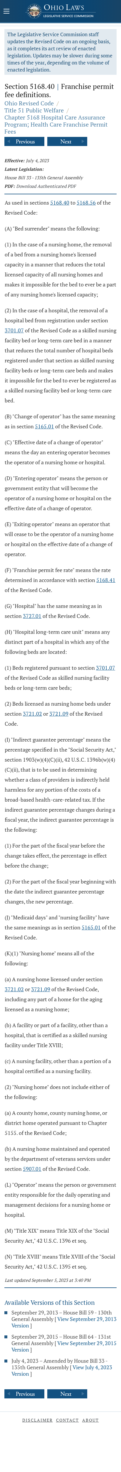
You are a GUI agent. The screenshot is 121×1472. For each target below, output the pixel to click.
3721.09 (58, 713)
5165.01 (44, 426)
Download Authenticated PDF (46, 186)
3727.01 (32, 615)
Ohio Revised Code (29, 103)
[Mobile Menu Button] (6, 12)
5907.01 (32, 1168)
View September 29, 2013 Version (64, 1322)
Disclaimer (37, 1420)
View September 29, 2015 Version (64, 1346)
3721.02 (32, 713)
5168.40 (59, 202)
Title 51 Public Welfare (34, 110)
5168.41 (105, 580)
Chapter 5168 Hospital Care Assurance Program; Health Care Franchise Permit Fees (55, 124)
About (90, 1420)
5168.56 (86, 202)
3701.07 (14, 330)
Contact (67, 1420)
